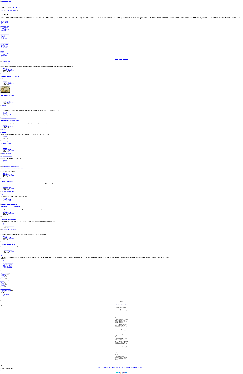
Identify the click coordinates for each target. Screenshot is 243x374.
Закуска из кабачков (6, 63)
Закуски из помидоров (5, 40)
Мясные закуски (4, 46)
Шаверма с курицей (6, 143)
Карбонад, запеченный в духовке (10, 76)
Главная (2, 10)
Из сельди (3, 45)
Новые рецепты (6, 294)
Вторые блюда (4, 274)
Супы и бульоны (4, 273)
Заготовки (3, 285)
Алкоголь (3, 284)
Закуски (2, 275)
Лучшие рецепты (6, 295)
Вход (19, 7)
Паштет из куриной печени (8, 244)
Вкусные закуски (4, 21)
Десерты (2, 281)
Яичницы (3, 49)
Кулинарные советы (7, 265)
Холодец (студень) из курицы (8, 95)
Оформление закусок (5, 56)
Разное (2, 291)
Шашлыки (3, 276)
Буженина (3, 132)
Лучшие (120, 59)
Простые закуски (4, 22)
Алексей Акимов (10, 150)
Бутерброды (3, 32)
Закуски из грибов (4, 47)
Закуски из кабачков (5, 43)
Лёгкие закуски (4, 23)
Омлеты (2, 51)
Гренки (2, 37)
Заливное (3, 54)
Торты (2, 282)
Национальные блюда (5, 287)
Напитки (2, 283)
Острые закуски (4, 55)
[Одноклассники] (120, 372)
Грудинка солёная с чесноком (9, 194)
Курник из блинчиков (7, 181)
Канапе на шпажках (5, 34)
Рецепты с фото (8, 10)
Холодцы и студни (5, 53)
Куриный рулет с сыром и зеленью (10, 231)
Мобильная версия (5, 369)
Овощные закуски (4, 39)
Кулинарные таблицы (7, 266)
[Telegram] (122, 372)
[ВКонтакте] (119, 372)
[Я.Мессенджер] (117, 372)
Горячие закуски (4, 27)
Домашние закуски (5, 24)
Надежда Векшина (10, 70)
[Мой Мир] (126, 372)
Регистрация (14, 7)
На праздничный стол (5, 289)
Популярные (125, 59)
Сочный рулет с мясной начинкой (10, 120)
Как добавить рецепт (7, 267)
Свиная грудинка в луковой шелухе (10, 206)
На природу (3, 31)
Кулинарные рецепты (7, 260)
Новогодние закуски (5, 29)
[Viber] (124, 372)
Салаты (2, 272)
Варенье (2, 286)
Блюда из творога (4, 279)
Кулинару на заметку (7, 264)
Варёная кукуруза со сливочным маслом (12, 168)
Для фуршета (3, 30)
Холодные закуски (5, 26)
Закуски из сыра (4, 38)
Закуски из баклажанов (6, 42)
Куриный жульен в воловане (8, 219)
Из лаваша (3, 36)
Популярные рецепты (7, 296)
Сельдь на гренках (6, 108)
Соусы (2, 277)
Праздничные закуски (5, 28)
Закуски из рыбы (4, 44)
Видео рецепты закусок (8, 263)
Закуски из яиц (4, 48)
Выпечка (2, 278)
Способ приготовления (6, 290)
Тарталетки (3, 35)
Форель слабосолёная (6, 156)
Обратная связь (6, 268)
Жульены (2, 52)
